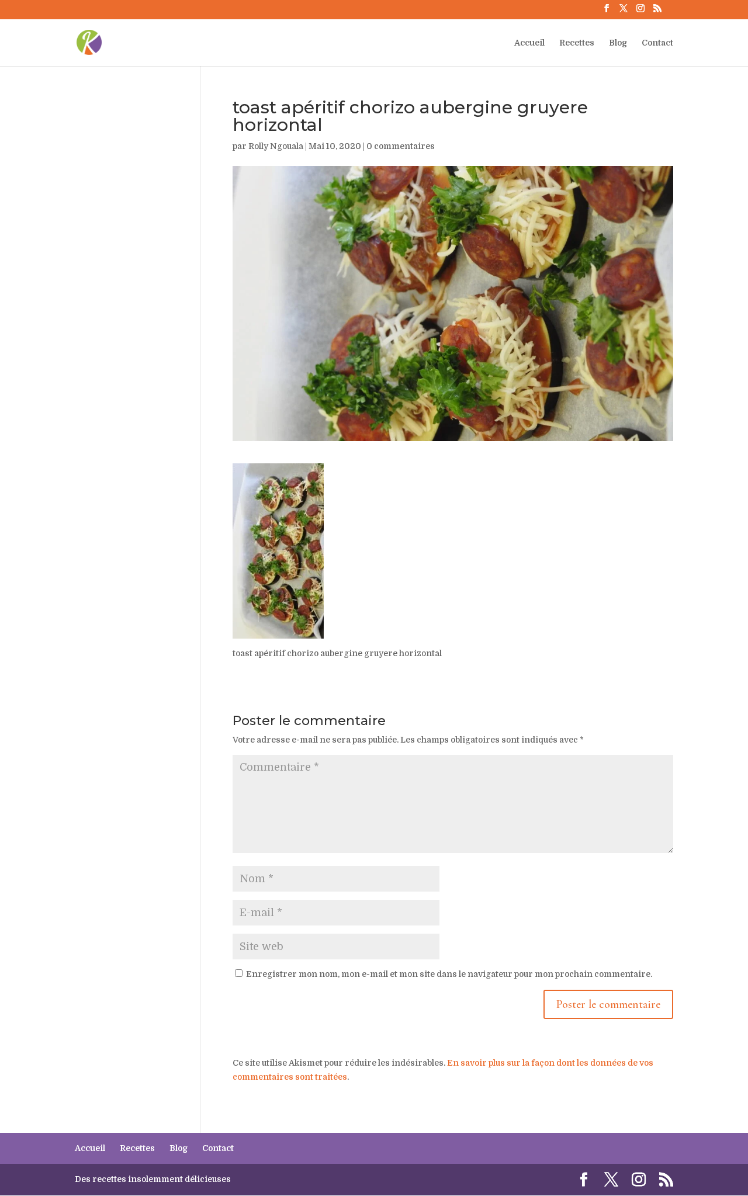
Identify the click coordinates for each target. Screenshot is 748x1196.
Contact (657, 43)
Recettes (576, 43)
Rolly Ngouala (275, 146)
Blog (618, 43)
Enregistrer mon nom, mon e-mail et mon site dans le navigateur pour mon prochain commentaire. (449, 974)
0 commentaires (400, 146)
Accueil (529, 43)
